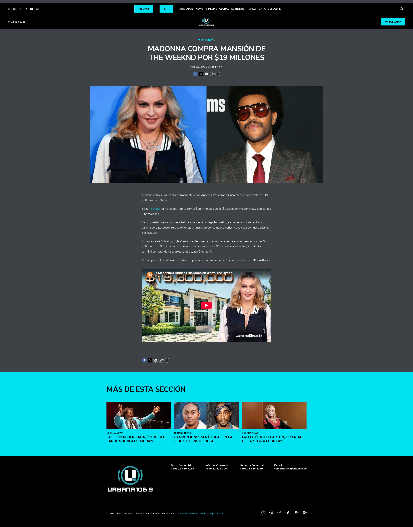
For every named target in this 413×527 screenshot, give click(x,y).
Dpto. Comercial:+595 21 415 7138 (182, 467)
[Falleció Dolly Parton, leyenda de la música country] (274, 415)
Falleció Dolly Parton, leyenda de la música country (272, 439)
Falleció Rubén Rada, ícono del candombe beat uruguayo (135, 439)
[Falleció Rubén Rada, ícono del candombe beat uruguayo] (138, 415)
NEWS (199, 8)
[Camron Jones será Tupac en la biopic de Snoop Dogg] (206, 415)
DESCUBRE (274, 8)
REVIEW (252, 8)
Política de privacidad (212, 513)
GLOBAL (224, 8)
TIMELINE (211, 8)
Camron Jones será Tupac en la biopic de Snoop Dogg (203, 439)
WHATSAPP (393, 22)
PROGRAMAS (186, 8)
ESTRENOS (238, 8)
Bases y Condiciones (188, 513)
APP (166, 9)
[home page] (206, 22)
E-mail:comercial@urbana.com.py (290, 467)
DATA (262, 8)
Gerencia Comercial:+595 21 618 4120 (252, 467)
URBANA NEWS (206, 40)
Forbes (155, 209)
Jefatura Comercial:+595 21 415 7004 (217, 467)
